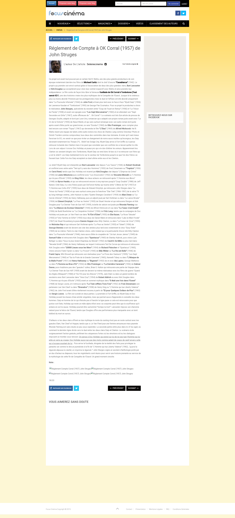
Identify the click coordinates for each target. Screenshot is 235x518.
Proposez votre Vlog (87, 3)
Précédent (118, 39)
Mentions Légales (156, 509)
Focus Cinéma (51, 509)
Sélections (83, 23)
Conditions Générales (181, 509)
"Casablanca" (122, 82)
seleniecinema (95, 64)
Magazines (104, 23)
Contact (129, 509)
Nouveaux (63, 23)
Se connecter (173, 4)
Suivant (132, 39)
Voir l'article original (129, 64)
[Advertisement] (95, 433)
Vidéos (139, 23)
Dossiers (123, 23)
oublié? (184, 4)
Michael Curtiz (90, 82)
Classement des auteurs (164, 23)
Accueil (51, 3)
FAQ (167, 509)
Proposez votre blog (67, 3)
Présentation (141, 509)
